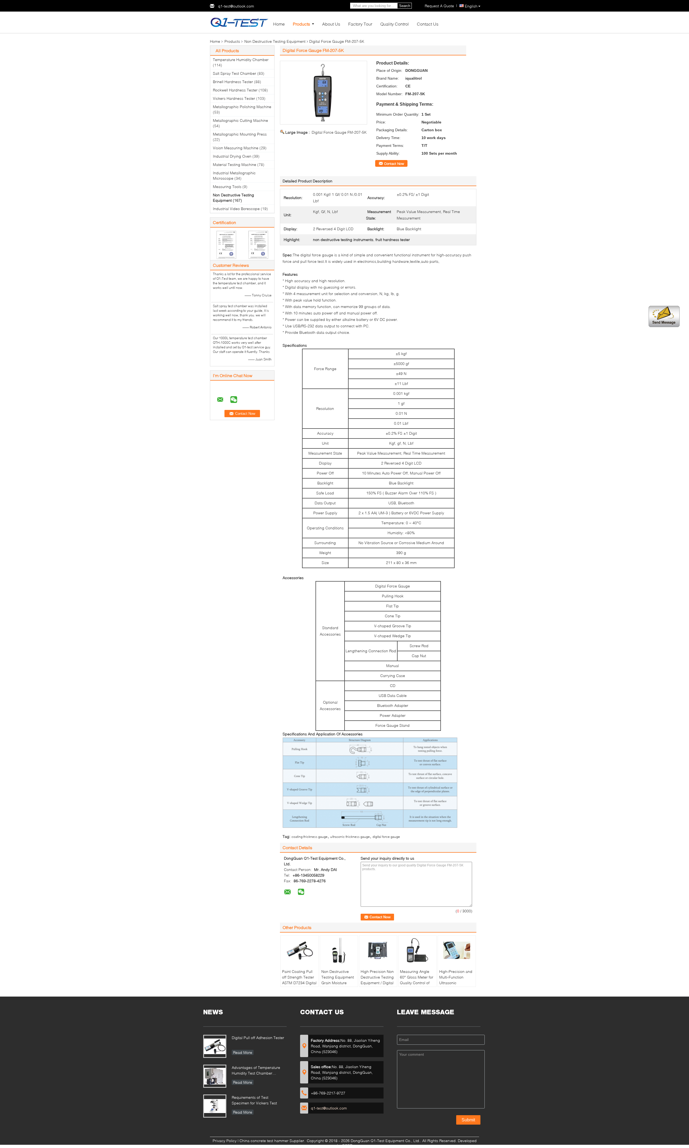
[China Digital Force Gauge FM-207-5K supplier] (323, 93)
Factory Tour (360, 23)
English (471, 6)
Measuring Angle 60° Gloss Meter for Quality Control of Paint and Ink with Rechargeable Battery (416, 985)
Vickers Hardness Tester (234, 98)
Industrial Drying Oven (232, 156)
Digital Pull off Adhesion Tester (258, 1037)
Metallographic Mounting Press (240, 134)
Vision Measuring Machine (235, 148)
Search (404, 6)
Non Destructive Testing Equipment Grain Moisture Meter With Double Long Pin (337, 982)
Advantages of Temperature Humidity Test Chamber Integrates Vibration (256, 1071)
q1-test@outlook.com (236, 6)
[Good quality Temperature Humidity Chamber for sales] (226, 244)
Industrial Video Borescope (236, 208)
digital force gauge (386, 837)
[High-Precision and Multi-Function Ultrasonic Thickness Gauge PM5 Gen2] (457, 950)
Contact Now (394, 163)
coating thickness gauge (309, 837)
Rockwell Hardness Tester (235, 90)
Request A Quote (439, 5)
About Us (331, 23)
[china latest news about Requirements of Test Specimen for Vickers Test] (215, 1106)
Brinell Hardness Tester (233, 81)
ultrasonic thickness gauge (350, 837)
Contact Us (427, 23)
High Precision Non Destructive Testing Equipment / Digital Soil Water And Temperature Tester (378, 982)
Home (279, 23)
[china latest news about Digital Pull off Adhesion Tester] (215, 1046)
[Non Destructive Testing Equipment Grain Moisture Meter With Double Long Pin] (339, 950)
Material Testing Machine (234, 164)
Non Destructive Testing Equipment (274, 41)
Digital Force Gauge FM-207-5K (339, 132)
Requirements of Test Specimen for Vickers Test (254, 1100)
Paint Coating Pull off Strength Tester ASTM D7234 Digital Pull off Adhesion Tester (299, 982)
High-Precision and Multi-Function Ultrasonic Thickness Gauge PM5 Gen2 (455, 982)
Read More (242, 1052)
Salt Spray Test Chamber (234, 73)
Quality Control (394, 23)
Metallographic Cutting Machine (240, 120)
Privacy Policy (225, 1140)
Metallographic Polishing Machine (242, 106)
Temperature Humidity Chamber (241, 59)
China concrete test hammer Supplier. (273, 1140)
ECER (347, 1145)
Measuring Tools (227, 186)
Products (301, 23)
